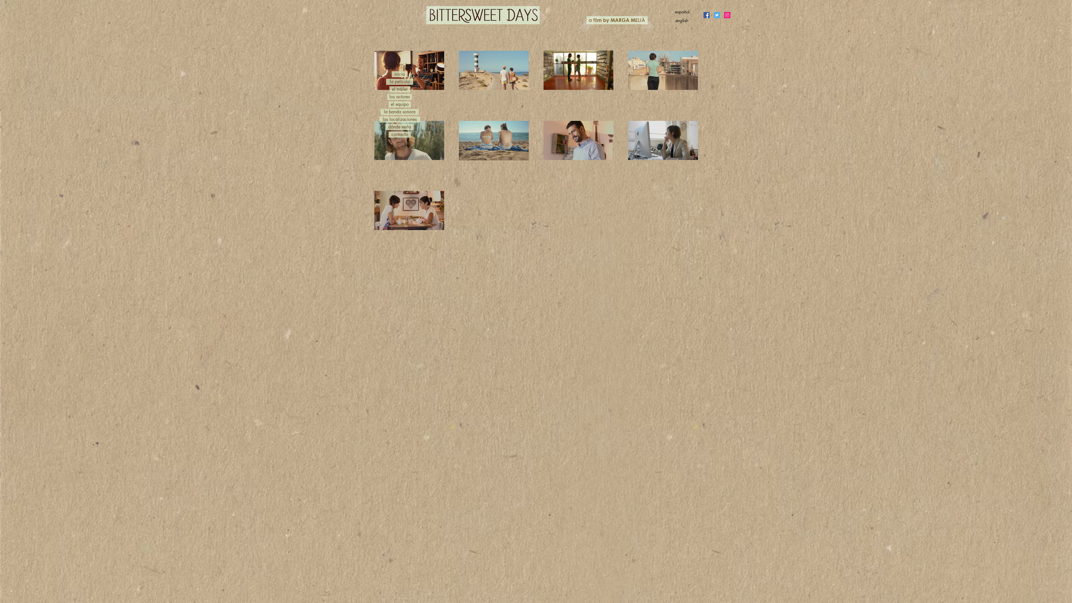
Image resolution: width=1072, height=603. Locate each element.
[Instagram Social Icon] (727, 15)
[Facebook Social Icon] (707, 15)
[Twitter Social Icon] (717, 15)
